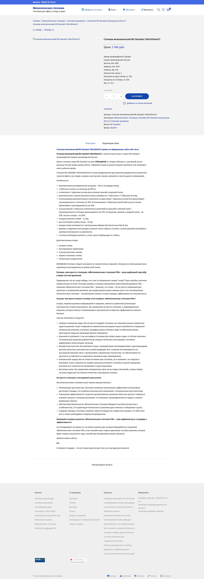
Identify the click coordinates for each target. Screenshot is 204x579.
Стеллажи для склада (44, 498)
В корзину (137, 96)
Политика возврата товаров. (151, 511)
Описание (90, 143)
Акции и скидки (76, 524)
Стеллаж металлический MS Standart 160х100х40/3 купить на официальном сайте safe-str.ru (98, 149)
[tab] (90, 143)
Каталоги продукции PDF (46, 528)
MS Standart (115, 124)
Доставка (73, 507)
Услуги (72, 511)
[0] (167, 9)
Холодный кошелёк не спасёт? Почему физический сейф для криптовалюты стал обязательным (119, 519)
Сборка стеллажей (77, 515)
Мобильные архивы (43, 520)
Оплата (72, 503)
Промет (113, 128)
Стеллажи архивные (76, 21)
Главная (36, 21)
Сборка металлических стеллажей (119, 554)
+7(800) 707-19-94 (48, 2)
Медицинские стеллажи (45, 524)
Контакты (73, 498)
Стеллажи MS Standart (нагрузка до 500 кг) (106, 21)
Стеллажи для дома (43, 507)
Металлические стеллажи (48, 8)
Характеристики (110, 143)
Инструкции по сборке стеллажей (84, 520)
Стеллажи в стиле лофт (45, 511)
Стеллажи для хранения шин (47, 515)
